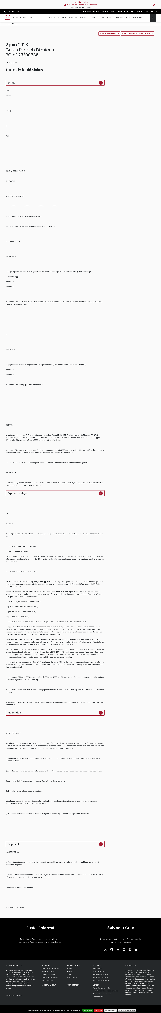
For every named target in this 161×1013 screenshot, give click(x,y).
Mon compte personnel (101, 977)
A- (17, 11)
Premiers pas (97, 968)
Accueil (8, 24)
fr (152, 11)
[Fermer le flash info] (154, 4)
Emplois (70, 968)
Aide (147, 11)
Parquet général (123, 18)
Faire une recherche (99, 971)
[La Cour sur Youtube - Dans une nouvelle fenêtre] (118, 949)
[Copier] (9, 11)
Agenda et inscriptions (100, 974)
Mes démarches (139, 18)
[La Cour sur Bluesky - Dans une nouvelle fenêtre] (136, 949)
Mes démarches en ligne (101, 980)
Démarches (46, 965)
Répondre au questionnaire (82, 7)
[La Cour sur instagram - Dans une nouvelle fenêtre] (130, 949)
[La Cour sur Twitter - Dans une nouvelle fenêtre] (105, 949)
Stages (69, 974)
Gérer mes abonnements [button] (90, 11)
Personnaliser (111, 1010)
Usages (96, 985)
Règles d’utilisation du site (101, 988)
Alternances (71, 971)
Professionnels (73, 965)
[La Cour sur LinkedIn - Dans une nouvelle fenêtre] (124, 949)
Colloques (94, 18)
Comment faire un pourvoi (50, 968)
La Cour (51, 18)
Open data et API (98, 997)
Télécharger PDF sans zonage (137, 33)
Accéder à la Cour (49, 985)
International (107, 18)
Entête (11, 82)
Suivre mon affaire (48, 971)
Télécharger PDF (109, 33)
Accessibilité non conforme (102, 994)
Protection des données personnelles (105, 991)
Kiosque (83, 18)
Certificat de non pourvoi (50, 977)
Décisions (73, 18)
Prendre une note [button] (122, 11)
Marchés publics (72, 977)
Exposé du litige (17, 493)
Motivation (14, 712)
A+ (13, 11)
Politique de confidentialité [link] (127, 1010)
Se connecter (138, 11)
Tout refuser (98, 1010)
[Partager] (5, 11)
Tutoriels (97, 965)
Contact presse (73, 985)
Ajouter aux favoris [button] (108, 11)
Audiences (62, 18)
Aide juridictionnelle (48, 974)
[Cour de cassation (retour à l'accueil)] (17, 18)
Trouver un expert (47, 980)
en (156, 11)
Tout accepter (87, 1010)
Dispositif (13, 844)
